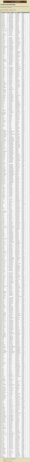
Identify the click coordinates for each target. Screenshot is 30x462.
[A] (2, 10)
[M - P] (11, 10)
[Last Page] (14, 9)
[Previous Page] (6, 9)
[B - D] (4, 10)
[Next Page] (10, 9)
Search (4, 460)
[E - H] (7, 10)
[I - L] (9, 10)
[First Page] (2, 9)
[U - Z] (15, 10)
